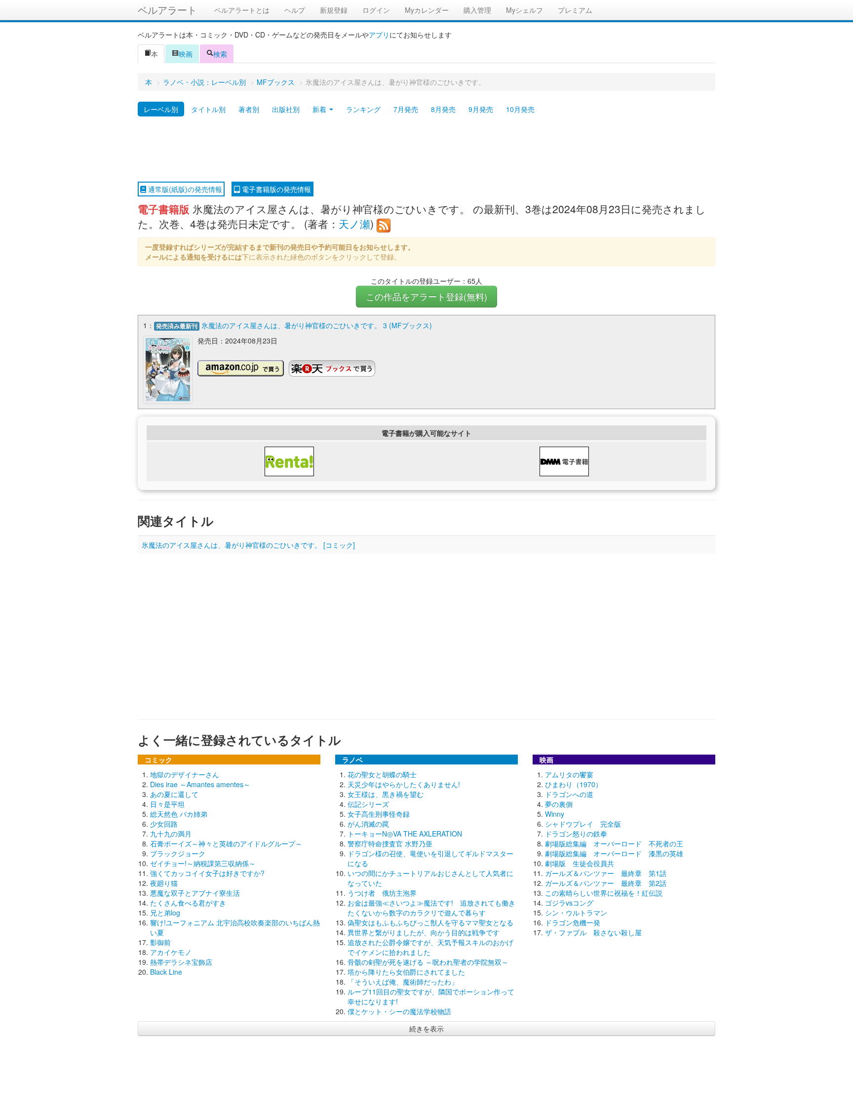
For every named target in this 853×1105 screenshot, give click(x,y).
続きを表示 (426, 1028)
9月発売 (480, 109)
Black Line (166, 972)
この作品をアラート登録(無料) (426, 296)
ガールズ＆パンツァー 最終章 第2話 (605, 883)
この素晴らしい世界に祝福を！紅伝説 (603, 893)
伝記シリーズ (368, 804)
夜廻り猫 (164, 883)
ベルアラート (167, 9)
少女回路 (164, 824)
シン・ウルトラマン (576, 912)
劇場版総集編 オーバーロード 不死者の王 (614, 843)
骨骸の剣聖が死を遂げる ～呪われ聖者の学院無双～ (428, 962)
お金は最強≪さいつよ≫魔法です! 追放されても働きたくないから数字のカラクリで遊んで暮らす (431, 907)
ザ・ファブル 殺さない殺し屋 (593, 932)
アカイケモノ (171, 952)
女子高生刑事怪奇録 (379, 814)
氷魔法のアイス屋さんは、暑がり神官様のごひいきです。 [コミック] (248, 545)
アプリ (379, 34)
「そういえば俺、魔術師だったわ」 (403, 982)
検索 (220, 54)
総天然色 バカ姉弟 (178, 814)
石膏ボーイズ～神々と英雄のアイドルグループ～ (226, 843)
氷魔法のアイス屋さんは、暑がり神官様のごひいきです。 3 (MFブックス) (316, 325)
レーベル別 (161, 109)
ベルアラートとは (242, 10)
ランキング (363, 109)
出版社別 (286, 109)
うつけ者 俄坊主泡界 (382, 893)
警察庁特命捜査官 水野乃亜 (390, 843)
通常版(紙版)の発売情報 (184, 189)
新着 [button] (320, 109)
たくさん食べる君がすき (188, 903)
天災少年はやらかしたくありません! (404, 784)
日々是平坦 (167, 804)
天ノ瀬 (354, 223)
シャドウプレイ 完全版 (583, 824)
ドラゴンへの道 (569, 794)
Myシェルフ (524, 10)
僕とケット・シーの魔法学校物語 (399, 1011)
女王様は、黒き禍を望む (386, 794)
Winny (554, 814)
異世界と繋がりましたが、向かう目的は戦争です (424, 932)
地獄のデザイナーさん (184, 774)
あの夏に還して (174, 794)
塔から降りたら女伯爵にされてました (406, 972)
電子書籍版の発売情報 (275, 189)
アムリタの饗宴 (569, 774)
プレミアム (575, 10)
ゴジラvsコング (569, 903)
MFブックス (276, 82)
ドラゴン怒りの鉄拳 (576, 833)
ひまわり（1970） (573, 784)
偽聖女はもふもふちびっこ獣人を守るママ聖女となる (430, 922)
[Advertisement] (426, 149)
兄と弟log (165, 912)
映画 (186, 54)
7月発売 (405, 109)
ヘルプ (294, 10)
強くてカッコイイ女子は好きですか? (207, 873)
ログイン (376, 10)
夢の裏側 (559, 804)
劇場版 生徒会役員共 (579, 863)
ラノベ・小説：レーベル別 (204, 82)
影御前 (160, 942)
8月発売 (443, 109)
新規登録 (334, 10)
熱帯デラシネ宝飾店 (181, 962)
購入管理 (477, 10)
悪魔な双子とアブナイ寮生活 (195, 893)
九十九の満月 (171, 833)
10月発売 (520, 109)
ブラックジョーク (177, 853)
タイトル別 (208, 109)
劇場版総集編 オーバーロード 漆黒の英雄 (614, 853)
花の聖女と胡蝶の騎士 (382, 774)
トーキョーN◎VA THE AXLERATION (405, 833)
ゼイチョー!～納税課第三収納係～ (203, 863)
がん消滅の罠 (368, 824)
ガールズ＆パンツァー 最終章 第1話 (605, 873)
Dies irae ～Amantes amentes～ (200, 784)
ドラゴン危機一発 (572, 922)
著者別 (248, 109)
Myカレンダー (427, 10)
